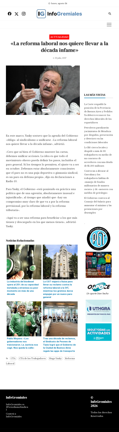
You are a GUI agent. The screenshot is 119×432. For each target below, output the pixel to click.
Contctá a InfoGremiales (14, 415)
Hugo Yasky (55, 358)
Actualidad (59, 37)
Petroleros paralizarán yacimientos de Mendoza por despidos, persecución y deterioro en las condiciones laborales (98, 135)
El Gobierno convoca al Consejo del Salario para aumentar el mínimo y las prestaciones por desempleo (98, 205)
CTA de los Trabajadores (32, 358)
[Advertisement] (43, 125)
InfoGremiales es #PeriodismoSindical (17, 407)
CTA (13, 358)
